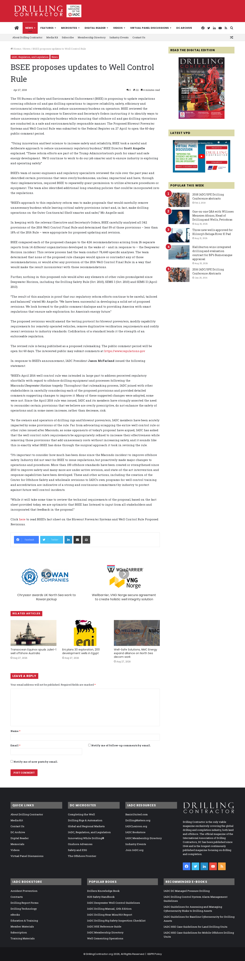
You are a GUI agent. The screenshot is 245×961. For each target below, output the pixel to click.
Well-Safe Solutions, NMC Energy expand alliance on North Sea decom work (135, 653)
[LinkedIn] (68, 540)
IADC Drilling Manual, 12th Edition (109, 908)
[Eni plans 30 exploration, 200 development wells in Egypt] (85, 633)
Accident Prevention (24, 891)
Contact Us (138, 37)
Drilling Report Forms (24, 902)
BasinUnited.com (136, 814)
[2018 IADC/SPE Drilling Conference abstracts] (178, 200)
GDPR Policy (154, 954)
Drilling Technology (24, 908)
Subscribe (68, 37)
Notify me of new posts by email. (36, 761)
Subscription (19, 932)
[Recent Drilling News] (202, 118)
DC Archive (184, 28)
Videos (118, 28)
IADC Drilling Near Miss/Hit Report (109, 914)
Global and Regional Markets (86, 826)
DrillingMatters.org (137, 820)
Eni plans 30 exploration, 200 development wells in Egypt (81, 651)
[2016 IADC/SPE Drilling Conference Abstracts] (178, 275)
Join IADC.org (134, 850)
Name (15, 731)
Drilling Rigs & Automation (85, 820)
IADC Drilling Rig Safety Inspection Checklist (116, 920)
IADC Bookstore (135, 832)
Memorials (17, 844)
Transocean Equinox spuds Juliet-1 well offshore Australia (33, 651)
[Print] (86, 540)
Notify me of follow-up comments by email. (121, 745)
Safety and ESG (77, 850)
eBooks (15, 914)
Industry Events (119, 37)
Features (47, 28)
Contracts (17, 897)
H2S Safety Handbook (101, 897)
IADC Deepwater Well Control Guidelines (113, 902)
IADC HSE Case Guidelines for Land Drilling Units (195, 926)
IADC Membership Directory (143, 838)
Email (15, 745)
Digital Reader (95, 28)
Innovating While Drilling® (86, 838)
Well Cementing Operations (105, 938)
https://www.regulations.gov (124, 351)
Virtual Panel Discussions (149, 28)
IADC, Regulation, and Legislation (30, 56)
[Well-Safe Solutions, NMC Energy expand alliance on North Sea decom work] (137, 633)
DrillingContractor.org (99, 954)
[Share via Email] (77, 540)
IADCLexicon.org (136, 826)
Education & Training (24, 920)
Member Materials (22, 926)
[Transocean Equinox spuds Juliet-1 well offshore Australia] (33, 633)
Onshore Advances (80, 844)
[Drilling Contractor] (46, 11)
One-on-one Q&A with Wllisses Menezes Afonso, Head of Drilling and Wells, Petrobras (213, 215)
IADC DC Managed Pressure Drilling (187, 891)
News (29, 28)
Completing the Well (81, 814)
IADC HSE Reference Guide (104, 926)
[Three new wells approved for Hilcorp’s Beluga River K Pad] (178, 235)
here (22, 519)
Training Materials (23, 938)
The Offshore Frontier (82, 856)
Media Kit (52, 37)
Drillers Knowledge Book (103, 891)
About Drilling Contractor (27, 37)
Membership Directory (92, 37)
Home (17, 48)
